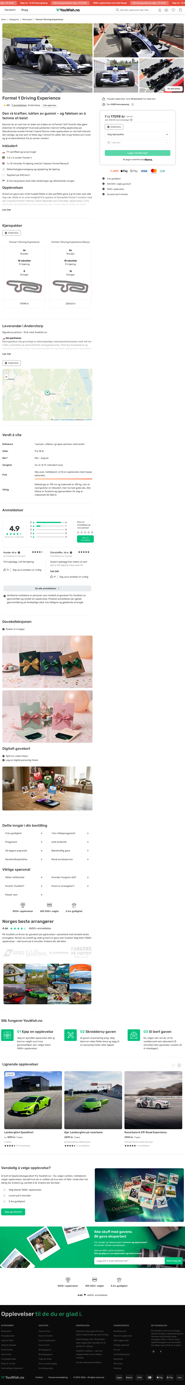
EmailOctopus (98, 725)
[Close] (135, 654)
